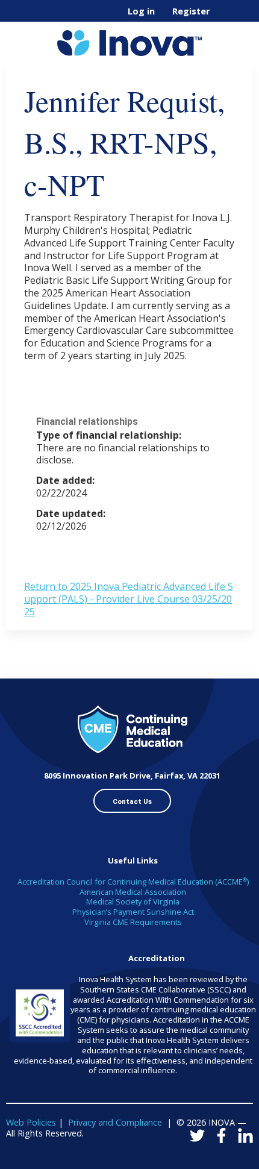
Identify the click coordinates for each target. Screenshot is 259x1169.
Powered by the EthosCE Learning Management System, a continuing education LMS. (210, 1160)
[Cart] (224, 17)
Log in (141, 11)
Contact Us (132, 801)
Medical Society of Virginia (132, 901)
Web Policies (31, 1122)
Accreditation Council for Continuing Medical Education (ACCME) (133, 881)
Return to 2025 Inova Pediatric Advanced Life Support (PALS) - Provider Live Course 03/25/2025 (128, 599)
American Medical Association (133, 891)
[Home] (129, 39)
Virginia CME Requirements (133, 922)
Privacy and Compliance (115, 1122)
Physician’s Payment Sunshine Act (133, 911)
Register (191, 11)
